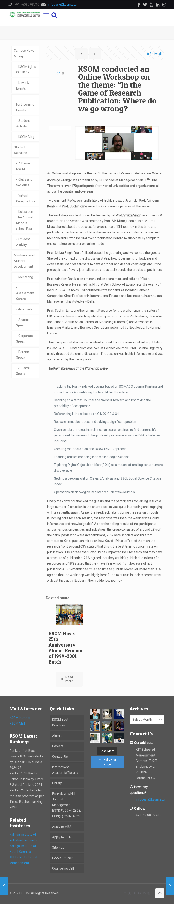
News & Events (22, 85)
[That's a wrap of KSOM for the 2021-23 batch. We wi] (107, 726)
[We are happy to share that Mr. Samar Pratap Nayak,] (95, 738)
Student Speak (23, 370)
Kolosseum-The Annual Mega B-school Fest (25, 220)
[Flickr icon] (139, 893)
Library (57, 783)
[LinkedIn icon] (144, 893)
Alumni (57, 735)
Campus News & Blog (24, 53)
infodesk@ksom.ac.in (151, 799)
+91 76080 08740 (148, 815)
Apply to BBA (61, 837)
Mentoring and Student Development (24, 260)
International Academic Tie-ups (65, 769)
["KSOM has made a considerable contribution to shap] (119, 738)
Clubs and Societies (24, 182)
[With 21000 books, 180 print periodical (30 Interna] (119, 726)
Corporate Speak (24, 338)
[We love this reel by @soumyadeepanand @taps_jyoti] (107, 714)
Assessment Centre (25, 296)
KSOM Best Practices (60, 722)
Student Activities (20, 150)
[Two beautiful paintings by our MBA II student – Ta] (95, 726)
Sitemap (58, 847)
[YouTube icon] (134, 893)
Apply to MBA (62, 826)
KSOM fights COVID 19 (26, 69)
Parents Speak (23, 354)
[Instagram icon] (148, 893)
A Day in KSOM (23, 166)
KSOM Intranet (20, 718)
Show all (156, 54)
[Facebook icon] (125, 893)
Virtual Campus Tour (25, 198)
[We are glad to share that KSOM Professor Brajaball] (95, 714)
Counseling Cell (63, 868)
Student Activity (23, 123)
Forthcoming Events (25, 107)
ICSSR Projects (62, 858)
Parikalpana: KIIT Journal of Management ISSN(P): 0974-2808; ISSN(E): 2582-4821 (66, 805)
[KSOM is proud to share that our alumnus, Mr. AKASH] (119, 714)
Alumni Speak (22, 322)
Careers (57, 746)
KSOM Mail (17, 723)
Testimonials (23, 309)
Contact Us (60, 756)
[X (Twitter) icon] (129, 893)
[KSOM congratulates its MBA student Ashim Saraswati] (107, 738)
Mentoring (25, 277)
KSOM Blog (26, 137)
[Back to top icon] (159, 893)
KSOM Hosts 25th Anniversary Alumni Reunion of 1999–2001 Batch (65, 648)
